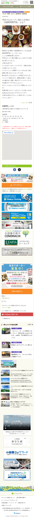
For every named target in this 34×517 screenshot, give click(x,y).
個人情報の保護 (20, 497)
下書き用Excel (5, 298)
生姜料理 (24, 13)
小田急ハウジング (5, 505)
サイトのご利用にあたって (8, 497)
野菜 (8, 13)
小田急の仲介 (21, 502)
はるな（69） (25, 102)
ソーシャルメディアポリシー (9, 500)
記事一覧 (30, 324)
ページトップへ (18, 493)
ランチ (4, 13)
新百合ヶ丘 (20, 12)
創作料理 (18, 13)
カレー (13, 13)
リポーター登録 (26, 189)
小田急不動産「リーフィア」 (8, 502)
